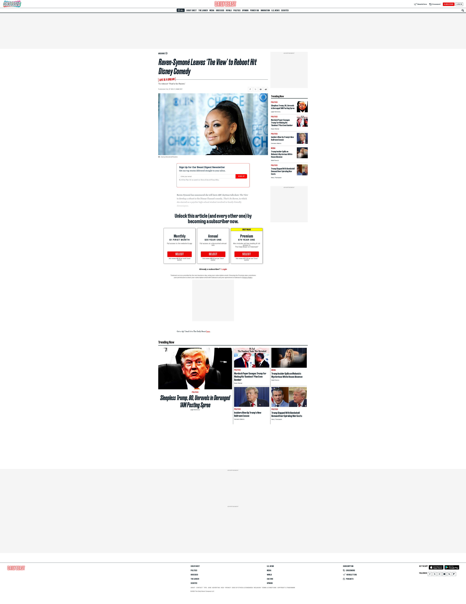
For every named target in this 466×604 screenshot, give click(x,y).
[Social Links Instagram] (439, 574)
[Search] (463, 10)
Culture (270, 579)
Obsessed (220, 10)
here (208, 331)
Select (179, 254)
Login (224, 269)
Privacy (228, 587)
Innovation (265, 10)
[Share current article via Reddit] (266, 89)
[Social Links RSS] (449, 574)
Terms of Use (205, 180)
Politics (236, 10)
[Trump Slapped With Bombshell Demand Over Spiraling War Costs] (302, 175)
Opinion (245, 10)
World (269, 575)
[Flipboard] (454, 574)
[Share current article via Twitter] (255, 89)
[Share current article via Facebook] (250, 89)
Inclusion (257, 587)
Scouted (285, 10)
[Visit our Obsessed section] (20, 4)
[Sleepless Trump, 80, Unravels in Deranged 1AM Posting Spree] (302, 112)
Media (211, 10)
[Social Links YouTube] (444, 574)
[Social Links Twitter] (435, 574)
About (193, 587)
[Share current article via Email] (260, 89)
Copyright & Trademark (286, 587)
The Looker (203, 10)
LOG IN (459, 4)
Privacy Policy (215, 180)
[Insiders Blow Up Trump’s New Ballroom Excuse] (302, 143)
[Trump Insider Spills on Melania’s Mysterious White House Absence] (302, 158)
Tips (205, 587)
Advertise (216, 587)
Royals (229, 10)
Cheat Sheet (191, 10)
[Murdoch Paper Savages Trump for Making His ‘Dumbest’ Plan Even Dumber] (302, 126)
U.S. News (275, 10)
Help (222, 587)
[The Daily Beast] (225, 4)
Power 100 (254, 10)
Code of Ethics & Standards (242, 587)
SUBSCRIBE (448, 4)
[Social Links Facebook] (430, 574)
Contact (199, 587)
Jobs (209, 587)
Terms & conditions (269, 587)
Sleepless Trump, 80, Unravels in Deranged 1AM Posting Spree (195, 401)
